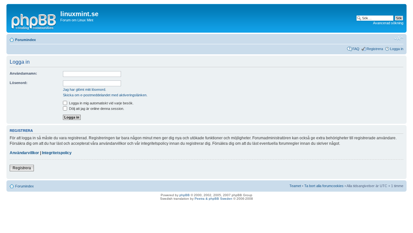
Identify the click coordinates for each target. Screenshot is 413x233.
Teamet (295, 186)
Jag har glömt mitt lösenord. (84, 89)
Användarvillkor (24, 153)
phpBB (184, 195)
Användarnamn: (23, 73)
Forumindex (25, 40)
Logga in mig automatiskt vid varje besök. (101, 103)
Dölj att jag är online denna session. (96, 109)
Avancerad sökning (388, 23)
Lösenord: (18, 83)
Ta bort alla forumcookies (324, 186)
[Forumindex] (34, 20)
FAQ (355, 49)
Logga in (396, 49)
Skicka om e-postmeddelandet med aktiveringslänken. (105, 95)
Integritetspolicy (57, 153)
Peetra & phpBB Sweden (213, 198)
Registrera (375, 49)
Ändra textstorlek (398, 38)
